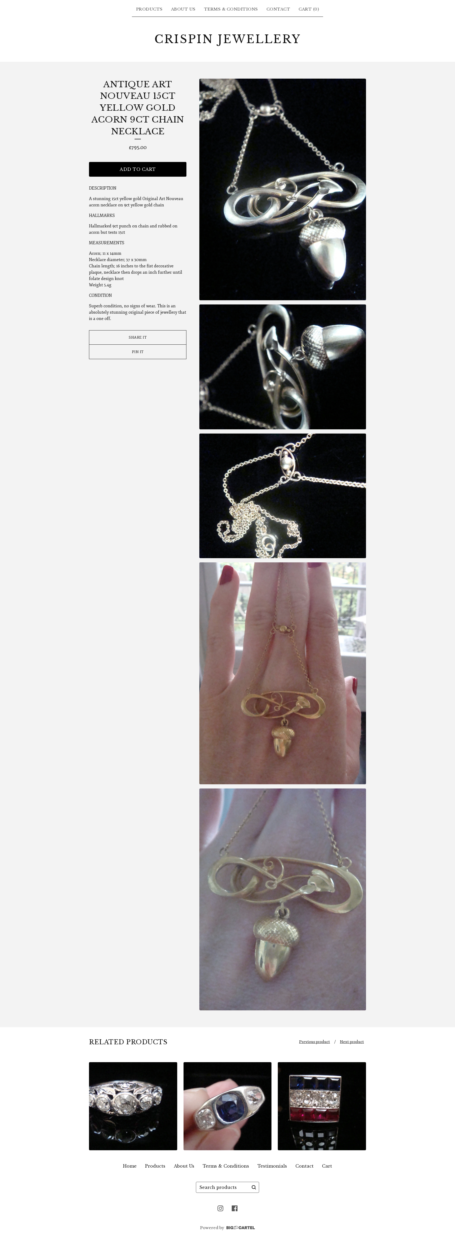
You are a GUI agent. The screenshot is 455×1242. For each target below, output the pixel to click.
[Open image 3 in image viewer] (282, 496)
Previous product (314, 1041)
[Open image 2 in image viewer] (282, 366)
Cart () (309, 9)
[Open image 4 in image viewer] (282, 673)
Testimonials (272, 1166)
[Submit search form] (254, 1187)
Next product (352, 1041)
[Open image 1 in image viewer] (282, 190)
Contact (278, 9)
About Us (183, 9)
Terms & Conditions (231, 9)
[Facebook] (235, 1208)
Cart (327, 1166)
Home (130, 1166)
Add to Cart (138, 169)
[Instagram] (220, 1208)
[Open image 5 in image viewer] (282, 899)
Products (149, 9)
